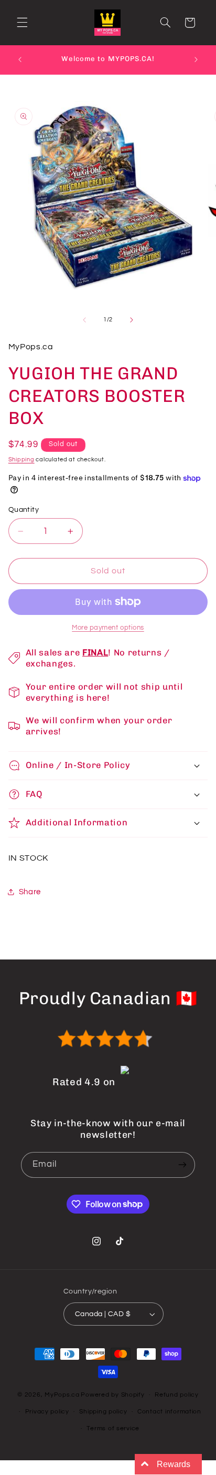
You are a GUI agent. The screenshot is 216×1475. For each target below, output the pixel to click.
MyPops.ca (62, 1395)
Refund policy (177, 1395)
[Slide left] (84, 319)
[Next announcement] (196, 59)
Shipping (21, 459)
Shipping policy (103, 1412)
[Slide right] (131, 319)
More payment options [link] (108, 627)
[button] (22, 23)
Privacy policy (47, 1412)
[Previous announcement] (19, 59)
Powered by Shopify (112, 1395)
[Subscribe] (182, 1165)
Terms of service (113, 1428)
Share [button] (30, 892)
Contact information (169, 1412)
